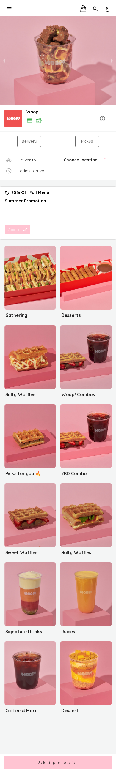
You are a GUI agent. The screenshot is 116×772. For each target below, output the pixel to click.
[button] (58, 119)
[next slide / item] (112, 60)
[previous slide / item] (4, 60)
